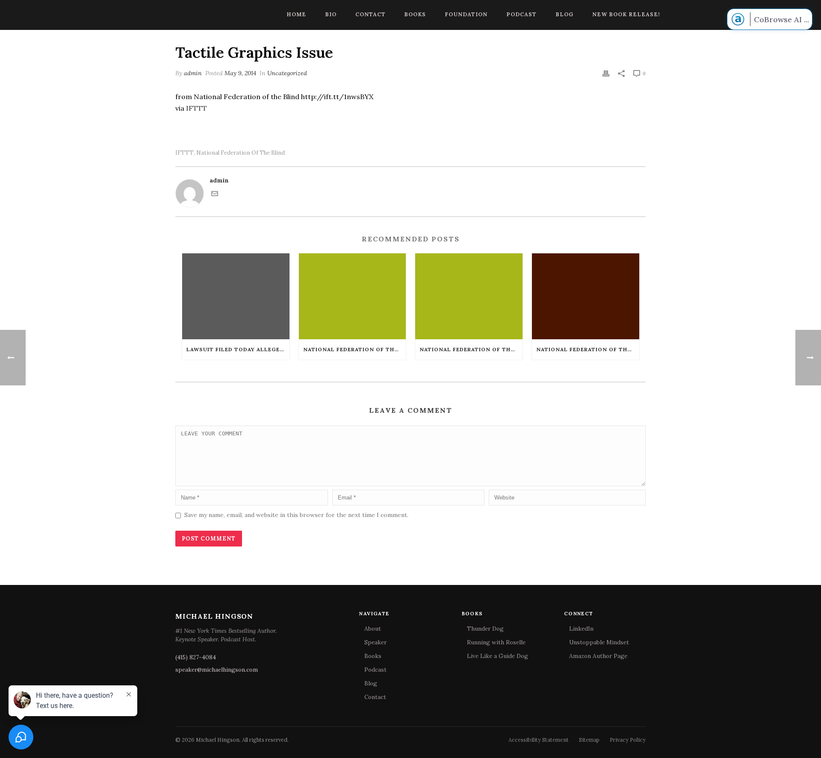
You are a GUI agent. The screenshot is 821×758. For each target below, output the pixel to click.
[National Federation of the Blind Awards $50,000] (469, 296)
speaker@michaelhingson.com (216, 669)
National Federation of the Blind (240, 153)
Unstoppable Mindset (599, 642)
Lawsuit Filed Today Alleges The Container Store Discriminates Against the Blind (237, 349)
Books (415, 14)
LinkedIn (581, 628)
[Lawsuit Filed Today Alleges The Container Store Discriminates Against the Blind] (235, 296)
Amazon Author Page (598, 656)
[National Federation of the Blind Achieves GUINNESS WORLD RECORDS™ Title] (585, 296)
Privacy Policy (628, 739)
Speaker (375, 642)
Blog (564, 14)
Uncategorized (287, 73)
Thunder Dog (485, 628)
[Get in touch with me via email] (214, 195)
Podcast (521, 14)
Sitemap (589, 739)
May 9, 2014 (240, 73)
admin (193, 73)
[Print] (605, 73)
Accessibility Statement (538, 739)
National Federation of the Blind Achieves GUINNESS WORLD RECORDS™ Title (587, 349)
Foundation (466, 14)
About (372, 628)
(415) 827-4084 (195, 657)
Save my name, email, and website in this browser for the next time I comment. (296, 515)
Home (296, 14)
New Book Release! (626, 14)
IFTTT (196, 108)
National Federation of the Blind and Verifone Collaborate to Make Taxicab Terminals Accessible (354, 349)
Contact (370, 14)
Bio (331, 14)
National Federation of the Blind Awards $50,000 (471, 349)
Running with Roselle (496, 642)
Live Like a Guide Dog (497, 656)
